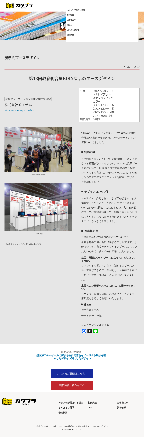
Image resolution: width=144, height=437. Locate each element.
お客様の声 (71, 20)
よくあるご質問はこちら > (72, 374)
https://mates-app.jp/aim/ (19, 110)
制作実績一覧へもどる (72, 385)
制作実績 (70, 15)
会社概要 (70, 35)
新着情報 (121, 407)
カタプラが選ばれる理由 (76, 10)
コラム (69, 25)
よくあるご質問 (73, 30)
